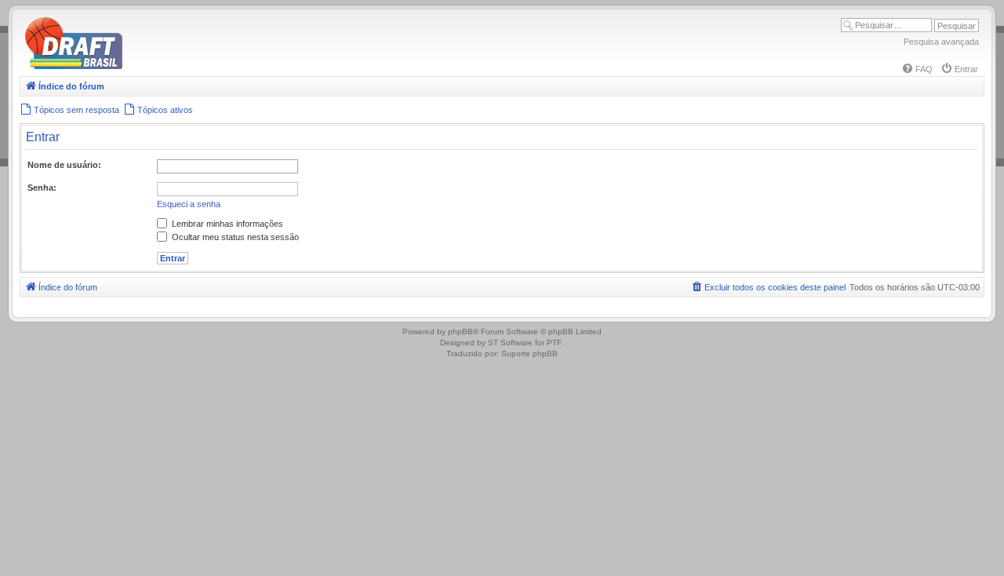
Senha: (41, 187)
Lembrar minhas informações (226, 223)
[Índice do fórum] (141, 66)
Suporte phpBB (529, 353)
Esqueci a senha (188, 204)
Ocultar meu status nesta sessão (234, 237)
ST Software (510, 342)
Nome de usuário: (64, 165)
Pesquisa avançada (941, 41)
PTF (554, 342)
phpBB (460, 331)
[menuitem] (917, 69)
